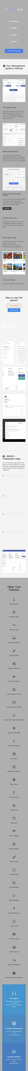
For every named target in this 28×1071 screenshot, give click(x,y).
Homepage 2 (14, 28)
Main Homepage (14, 21)
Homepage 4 (14, 41)
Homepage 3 (14, 34)
